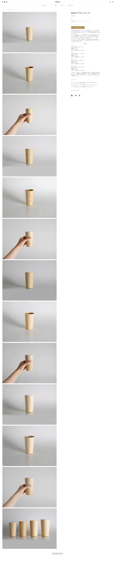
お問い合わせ (70, 5)
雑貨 (56, 5)
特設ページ (85, 43)
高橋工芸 (77, 90)
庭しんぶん (44, 5)
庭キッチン (63, 5)
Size (72, 19)
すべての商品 (8, 9)
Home (3, 9)
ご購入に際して (74, 79)
